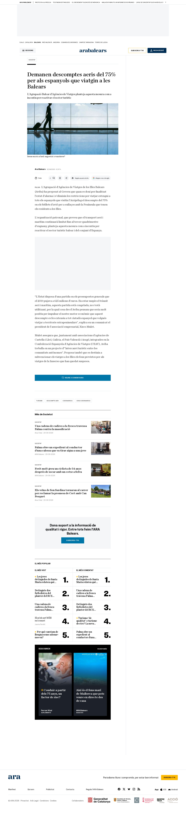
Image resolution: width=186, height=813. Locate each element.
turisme (39, 400)
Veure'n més (102, 649)
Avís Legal (34, 800)
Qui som (31, 789)
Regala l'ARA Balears (94, 789)
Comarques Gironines (69, 42)
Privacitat (24, 800)
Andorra (56, 42)
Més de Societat (44, 414)
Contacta (70, 789)
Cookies (53, 800)
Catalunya (29, 42)
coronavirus (68, 400)
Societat (32, 60)
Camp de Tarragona (86, 42)
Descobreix (44, 648)
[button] (165, 2)
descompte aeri (53, 400)
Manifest (12, 789)
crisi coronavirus (83, 400)
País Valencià (47, 42)
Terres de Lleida (101, 42)
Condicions (44, 800)
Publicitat (50, 789)
